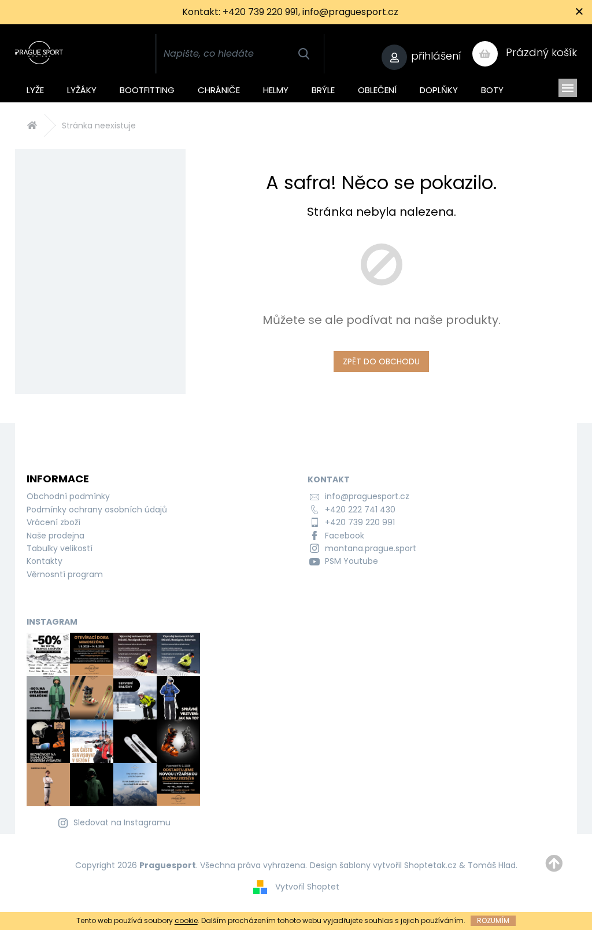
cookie (186, 920)
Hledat (304, 53)
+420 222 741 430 (360, 509)
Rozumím (493, 920)
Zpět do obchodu (381, 361)
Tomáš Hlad (492, 865)
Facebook (344, 535)
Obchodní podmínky (68, 496)
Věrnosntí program (65, 574)
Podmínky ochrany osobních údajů (97, 509)
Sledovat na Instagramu (122, 822)
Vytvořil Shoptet (307, 886)
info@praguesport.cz (367, 496)
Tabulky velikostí (59, 548)
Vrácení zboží (53, 522)
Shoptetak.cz (430, 865)
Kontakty (44, 561)
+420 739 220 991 (360, 522)
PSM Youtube (351, 561)
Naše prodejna (55, 535)
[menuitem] (35, 87)
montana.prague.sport (370, 548)
